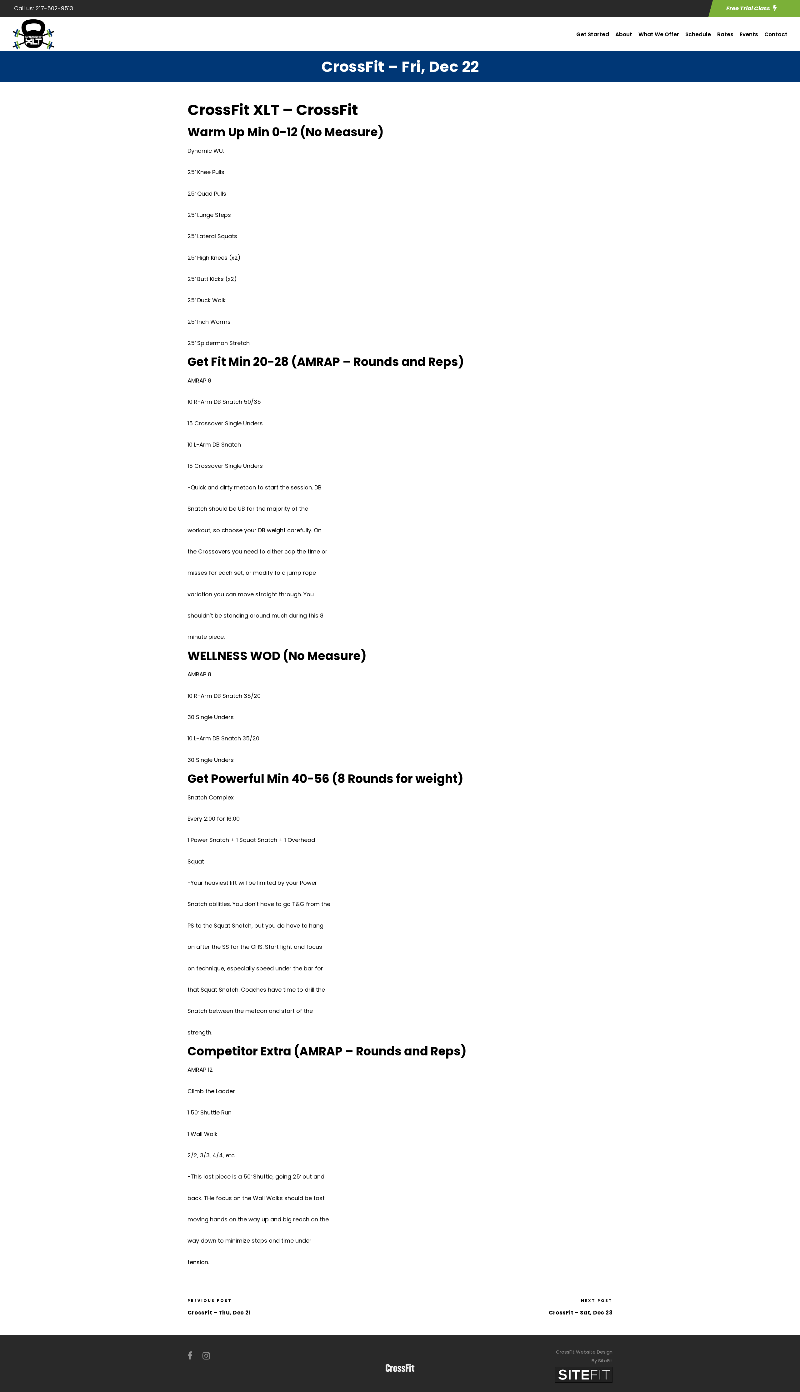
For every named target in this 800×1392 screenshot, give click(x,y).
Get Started (592, 34)
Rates (725, 34)
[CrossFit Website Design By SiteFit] (583, 1374)
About (623, 34)
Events (749, 34)
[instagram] (206, 1356)
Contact (776, 34)
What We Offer (658, 34)
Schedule (698, 34)
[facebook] (190, 1356)
